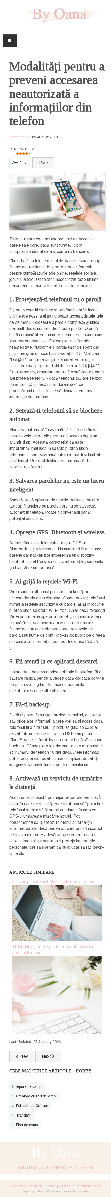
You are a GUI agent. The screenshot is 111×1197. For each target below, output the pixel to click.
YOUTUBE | (28, 1167)
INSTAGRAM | (54, 1167)
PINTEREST (81, 1167)
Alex (86, 1191)
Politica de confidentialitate (80, 1186)
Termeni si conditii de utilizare (33, 1186)
